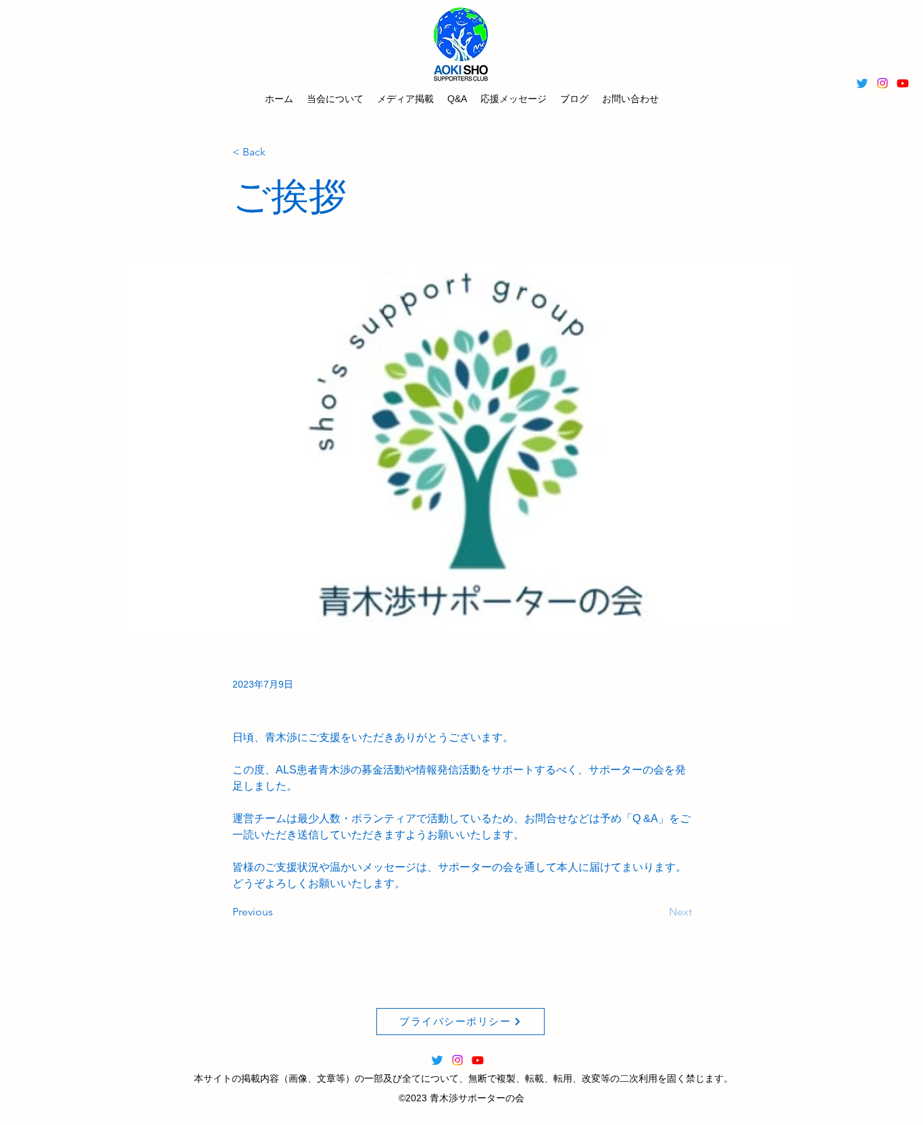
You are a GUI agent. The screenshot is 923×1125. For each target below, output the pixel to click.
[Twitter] (862, 83)
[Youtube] (902, 83)
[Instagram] (882, 83)
